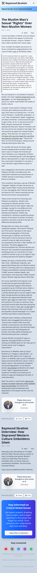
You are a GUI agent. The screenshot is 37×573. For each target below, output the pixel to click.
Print (29, 419)
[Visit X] (12, 549)
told (12, 190)
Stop (32, 33)
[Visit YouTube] (6, 549)
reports (20, 245)
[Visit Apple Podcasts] (24, 549)
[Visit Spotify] (31, 549)
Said (13, 300)
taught (16, 320)
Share (20, 419)
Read (25, 33)
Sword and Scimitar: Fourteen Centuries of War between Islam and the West (18, 383)
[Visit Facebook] (18, 549)
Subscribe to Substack (18, 533)
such (14, 51)
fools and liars (22, 99)
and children (12, 368)
